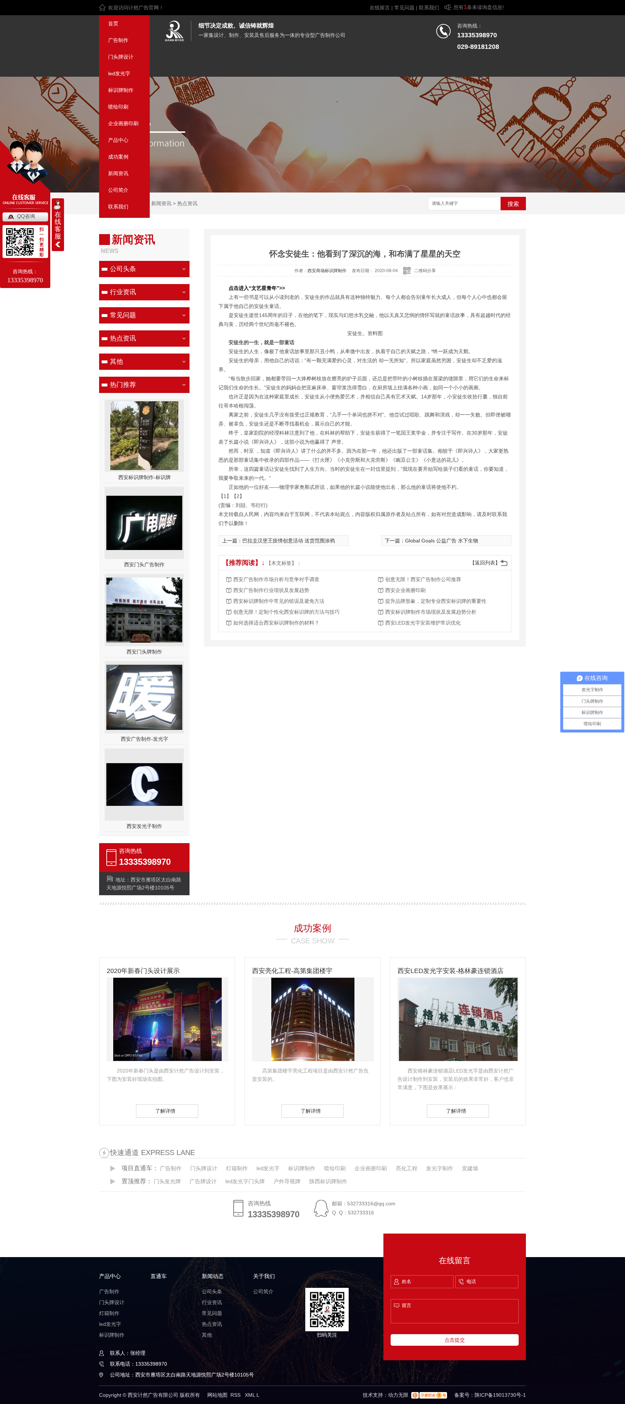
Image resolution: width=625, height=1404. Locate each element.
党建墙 (470, 1168)
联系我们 (429, 7)
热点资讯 (187, 203)
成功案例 (118, 157)
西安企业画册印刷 (405, 590)
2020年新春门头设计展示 (143, 970)
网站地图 (217, 1395)
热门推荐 (123, 384)
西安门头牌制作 (144, 652)
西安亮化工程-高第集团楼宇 (292, 970)
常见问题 (404, 7)
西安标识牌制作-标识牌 (144, 477)
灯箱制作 (237, 1168)
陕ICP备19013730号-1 (500, 1395)
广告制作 (118, 40)
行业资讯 (123, 292)
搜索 (513, 204)
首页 (113, 23)
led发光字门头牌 (245, 1181)
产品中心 (118, 140)
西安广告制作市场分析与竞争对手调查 (276, 579)
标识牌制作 (120, 90)
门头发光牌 (167, 1181)
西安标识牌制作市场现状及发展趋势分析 (430, 612)
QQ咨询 (26, 216)
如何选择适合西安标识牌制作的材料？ (276, 623)
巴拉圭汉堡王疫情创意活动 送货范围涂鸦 (288, 541)
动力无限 (398, 1395)
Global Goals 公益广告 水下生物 (441, 541)
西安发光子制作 (144, 826)
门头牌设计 (120, 57)
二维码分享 (425, 270)
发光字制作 (439, 1168)
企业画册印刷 (123, 123)
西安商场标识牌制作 (326, 270)
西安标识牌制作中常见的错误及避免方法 (278, 601)
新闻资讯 (118, 173)
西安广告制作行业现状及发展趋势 (271, 590)
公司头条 (123, 268)
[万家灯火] (429, 1395)
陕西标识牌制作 (328, 1181)
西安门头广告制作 (144, 564)
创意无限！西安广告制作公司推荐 (423, 579)
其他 (116, 361)
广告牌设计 (203, 1181)
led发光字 (119, 73)
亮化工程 (406, 1168)
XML (250, 1395)
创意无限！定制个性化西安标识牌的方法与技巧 (286, 612)
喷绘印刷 (118, 107)
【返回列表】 (485, 563)
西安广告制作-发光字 (144, 739)
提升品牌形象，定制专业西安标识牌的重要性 (435, 601)
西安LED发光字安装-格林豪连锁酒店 (450, 970)
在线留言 (380, 7)
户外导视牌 (287, 1181)
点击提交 (455, 1340)
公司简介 (118, 190)
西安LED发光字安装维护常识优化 (423, 623)
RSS (236, 1395)
